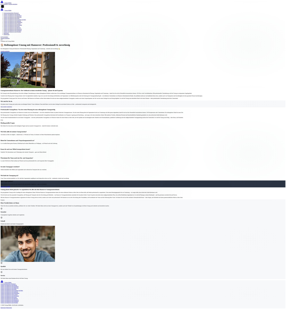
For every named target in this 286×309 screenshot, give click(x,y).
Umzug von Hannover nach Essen (12, 26)
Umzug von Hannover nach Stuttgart (12, 21)
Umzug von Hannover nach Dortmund (13, 25)
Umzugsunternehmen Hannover (11, 13)
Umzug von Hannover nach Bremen (12, 27)
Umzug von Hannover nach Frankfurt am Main (15, 19)
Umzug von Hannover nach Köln (11, 18)
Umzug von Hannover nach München (12, 17)
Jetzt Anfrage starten (5, 186)
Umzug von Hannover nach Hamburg (12, 15)
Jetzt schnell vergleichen (6, 106)
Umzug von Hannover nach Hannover (13, 29)
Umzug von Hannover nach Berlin (12, 14)
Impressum (6, 33)
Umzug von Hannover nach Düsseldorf (13, 22)
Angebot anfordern (12, 4)
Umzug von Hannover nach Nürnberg (13, 30)
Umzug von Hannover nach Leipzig (12, 23)
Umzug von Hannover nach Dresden (12, 31)
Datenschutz (6, 34)
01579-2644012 (4, 4)
